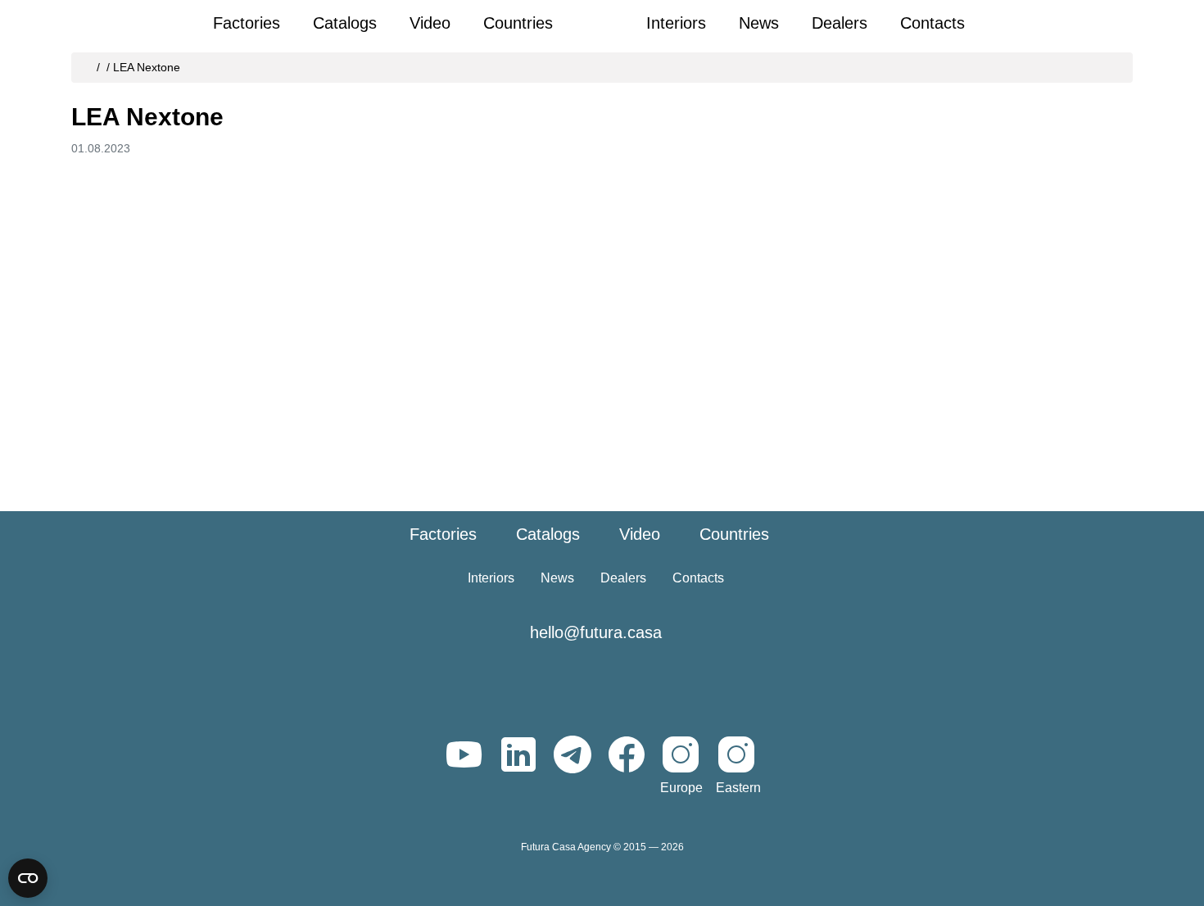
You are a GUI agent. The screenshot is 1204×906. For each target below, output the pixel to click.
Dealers (839, 23)
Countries (518, 23)
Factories (246, 23)
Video (430, 23)
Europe (681, 788)
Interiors (676, 23)
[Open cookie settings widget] (28, 878)
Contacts (932, 23)
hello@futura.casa (596, 632)
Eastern (738, 788)
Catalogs (345, 23)
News (759, 23)
